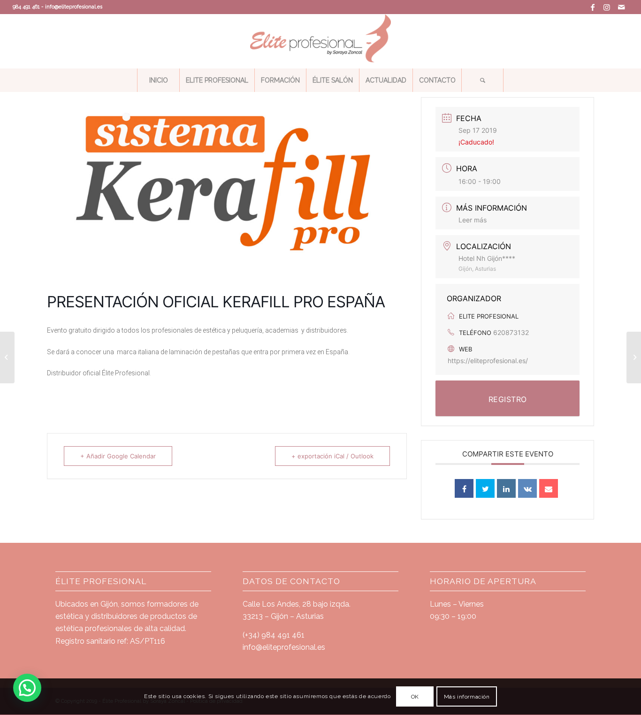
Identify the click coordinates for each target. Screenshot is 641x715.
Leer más (472, 220)
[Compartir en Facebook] (464, 488)
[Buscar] (482, 80)
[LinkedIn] (506, 488)
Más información (467, 696)
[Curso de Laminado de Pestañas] (7, 357)
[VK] (527, 488)
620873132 (511, 332)
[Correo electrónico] (548, 488)
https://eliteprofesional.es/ (488, 361)
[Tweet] (485, 488)
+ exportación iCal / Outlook (332, 456)
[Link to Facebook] (593, 7)
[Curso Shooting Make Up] (633, 357)
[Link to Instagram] (607, 7)
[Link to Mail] (621, 7)
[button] (27, 688)
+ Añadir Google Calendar (118, 456)
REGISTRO (507, 399)
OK (415, 696)
